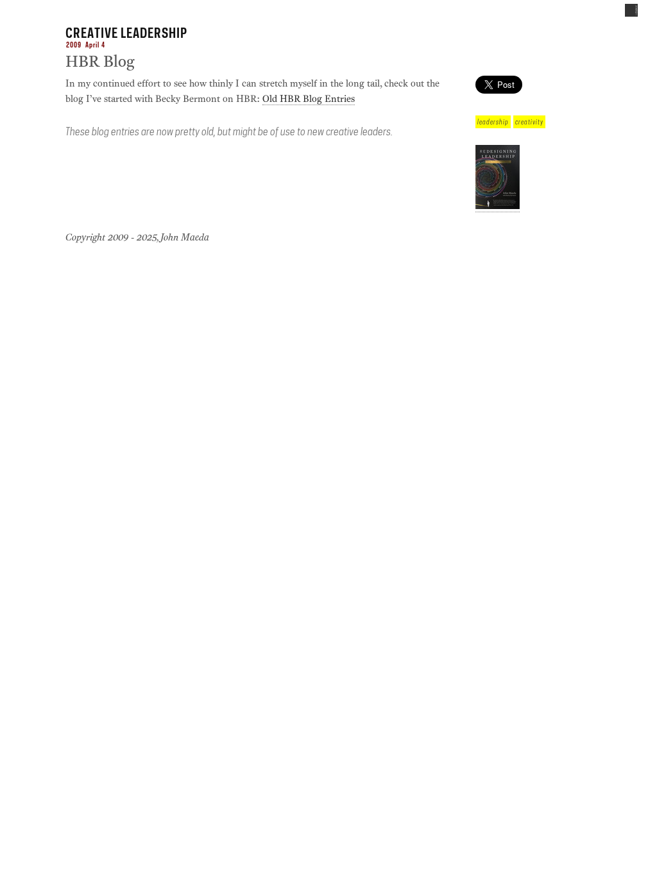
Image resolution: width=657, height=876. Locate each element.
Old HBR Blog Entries (308, 99)
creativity (529, 121)
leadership (493, 121)
